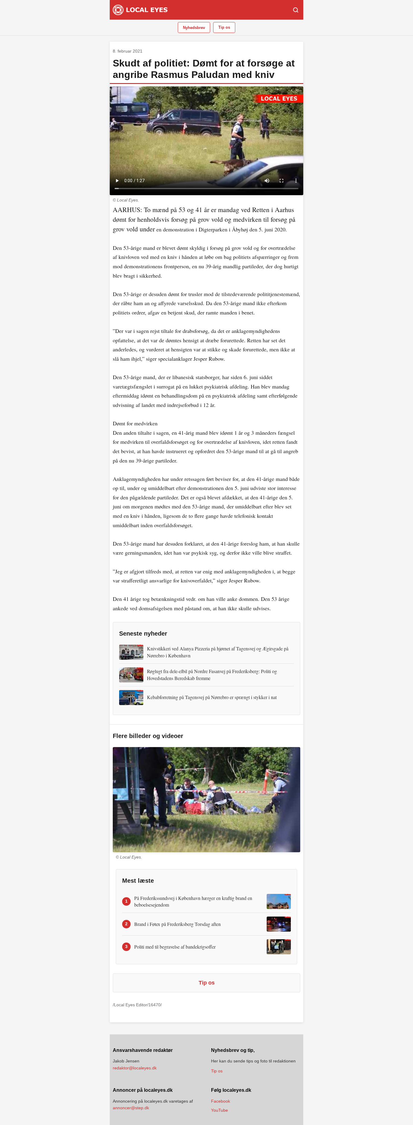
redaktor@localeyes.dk (135, 1067)
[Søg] (295, 10)
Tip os (224, 27)
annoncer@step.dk (131, 1107)
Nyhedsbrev (194, 27)
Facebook (220, 1101)
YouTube (219, 1110)
